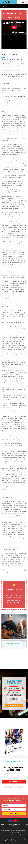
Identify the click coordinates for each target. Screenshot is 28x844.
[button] (26, 2)
